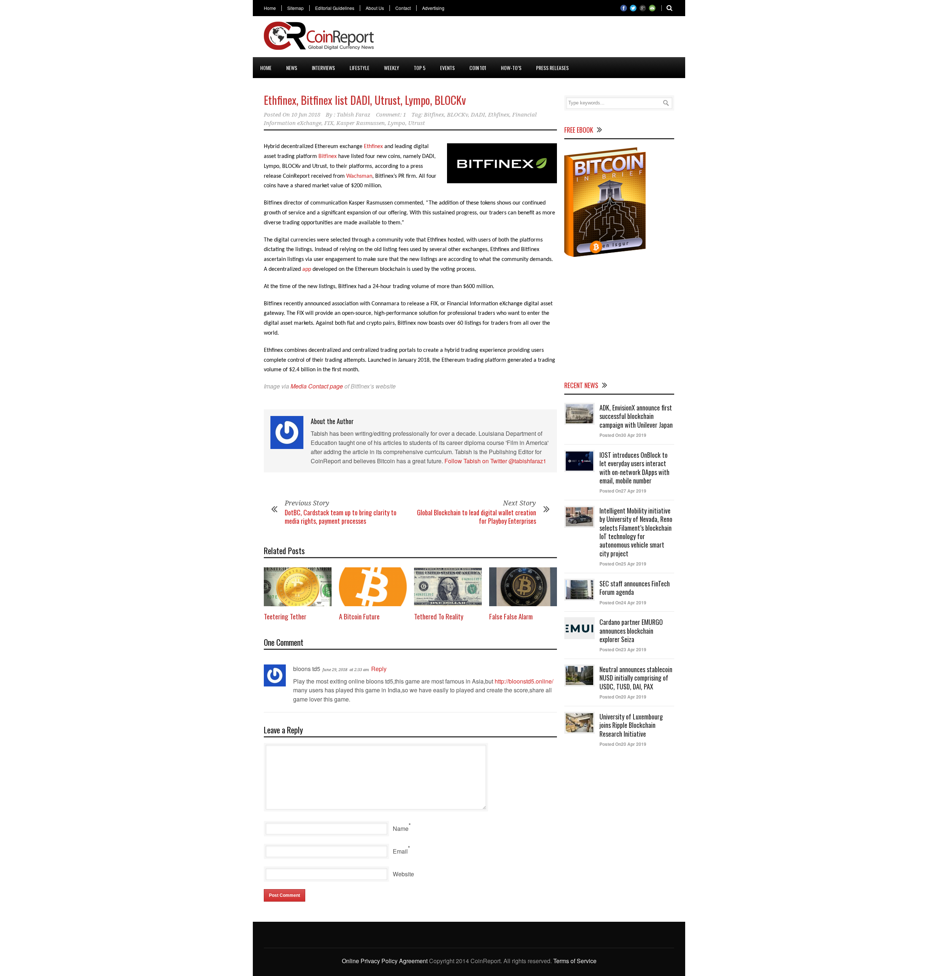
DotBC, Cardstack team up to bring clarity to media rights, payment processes (340, 517)
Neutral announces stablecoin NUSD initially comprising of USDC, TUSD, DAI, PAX (635, 677)
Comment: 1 (391, 114)
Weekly (391, 67)
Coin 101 (477, 67)
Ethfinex (498, 114)
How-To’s (511, 67)
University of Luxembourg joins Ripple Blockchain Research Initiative (631, 725)
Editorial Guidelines (334, 8)
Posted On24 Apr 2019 (622, 602)
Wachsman (359, 176)
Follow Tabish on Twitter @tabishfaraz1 (495, 461)
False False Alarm (511, 616)
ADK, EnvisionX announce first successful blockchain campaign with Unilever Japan (636, 416)
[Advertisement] (540, 38)
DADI (478, 114)
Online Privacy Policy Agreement (385, 961)
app (306, 269)
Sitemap (295, 8)
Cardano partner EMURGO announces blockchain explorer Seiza (631, 630)
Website (403, 874)
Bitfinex (434, 114)
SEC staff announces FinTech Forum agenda (634, 588)
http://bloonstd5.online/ (524, 681)
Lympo (396, 123)
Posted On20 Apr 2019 (622, 696)
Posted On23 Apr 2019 (622, 649)
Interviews (323, 67)
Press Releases (552, 67)
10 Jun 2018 (305, 114)
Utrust (416, 123)
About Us (375, 8)
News (291, 67)
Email (400, 851)
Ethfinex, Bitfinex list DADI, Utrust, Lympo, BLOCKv (365, 100)
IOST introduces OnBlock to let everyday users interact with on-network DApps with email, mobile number (634, 467)
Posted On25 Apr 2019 (622, 563)
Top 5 (419, 67)
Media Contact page (317, 386)
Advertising (433, 8)
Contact (403, 8)
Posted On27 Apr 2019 (622, 490)
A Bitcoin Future (359, 616)
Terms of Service (575, 961)
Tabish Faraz (353, 114)
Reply (379, 668)
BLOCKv (457, 114)
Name (401, 828)
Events (447, 67)
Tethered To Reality (439, 616)
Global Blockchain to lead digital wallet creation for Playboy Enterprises (476, 517)
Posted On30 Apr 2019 (622, 435)
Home (270, 8)
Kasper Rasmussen (360, 123)
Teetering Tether (285, 616)
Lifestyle (359, 67)
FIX (328, 123)
